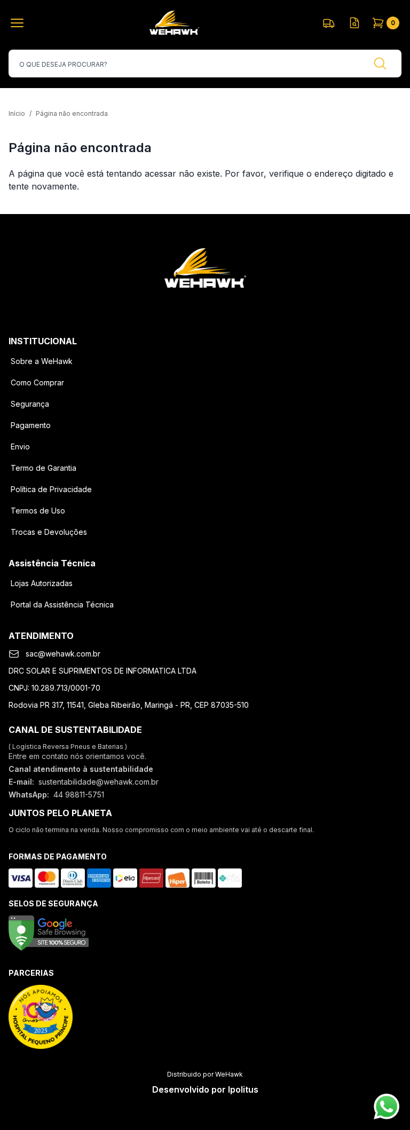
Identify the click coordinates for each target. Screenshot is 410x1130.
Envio (20, 446)
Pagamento (31, 425)
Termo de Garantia (43, 467)
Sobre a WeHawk (42, 361)
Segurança (30, 403)
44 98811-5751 (78, 794)
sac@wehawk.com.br (63, 653)
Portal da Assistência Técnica (62, 604)
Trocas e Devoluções (49, 531)
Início (17, 113)
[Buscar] (380, 63)
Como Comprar (37, 382)
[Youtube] (233, 305)
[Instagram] (205, 305)
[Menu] (19, 23)
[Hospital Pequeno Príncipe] (41, 1017)
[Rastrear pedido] (329, 23)
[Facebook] (177, 305)
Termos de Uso (38, 510)
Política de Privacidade (51, 489)
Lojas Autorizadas (42, 583)
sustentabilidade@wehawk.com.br (98, 781)
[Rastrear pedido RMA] (354, 23)
